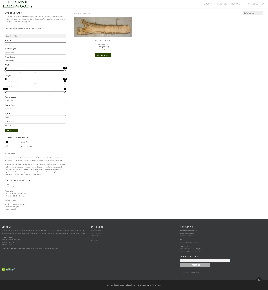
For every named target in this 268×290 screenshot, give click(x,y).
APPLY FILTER (11, 131)
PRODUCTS (222, 4)
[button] (103, 55)
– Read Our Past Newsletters (190, 272)
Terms (93, 238)
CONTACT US (252, 4)
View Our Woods (96, 233)
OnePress (141, 285)
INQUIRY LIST (237, 4)
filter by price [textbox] (10, 61)
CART (264, 4)
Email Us (24, 142)
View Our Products (97, 231)
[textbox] (35, 44)
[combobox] (35, 60)
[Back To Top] (259, 280)
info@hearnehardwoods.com (14, 187)
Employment (95, 241)
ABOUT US (209, 4)
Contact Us (94, 236)
